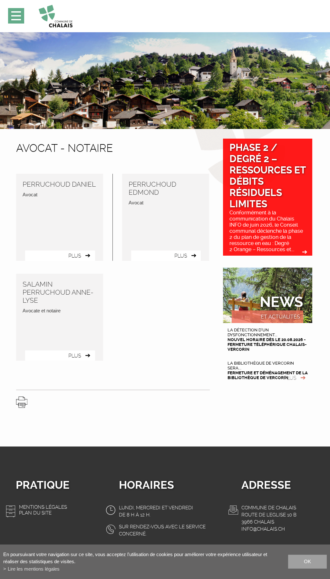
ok (307, 561)
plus (290, 378)
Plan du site (35, 513)
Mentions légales (43, 507)
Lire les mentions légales (34, 569)
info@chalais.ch (263, 529)
